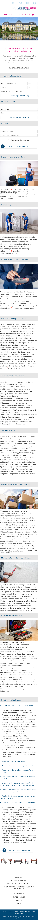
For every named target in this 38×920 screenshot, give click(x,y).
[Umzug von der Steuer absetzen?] (19, 288)
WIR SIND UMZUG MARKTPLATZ (19, 884)
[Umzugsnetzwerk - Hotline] (34, 3)
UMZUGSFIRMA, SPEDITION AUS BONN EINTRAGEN (19, 888)
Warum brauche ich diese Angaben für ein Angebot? (17, 771)
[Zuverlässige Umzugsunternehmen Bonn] (19, 186)
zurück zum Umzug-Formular (20, 850)
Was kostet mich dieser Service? (13, 762)
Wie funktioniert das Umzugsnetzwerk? (16, 766)
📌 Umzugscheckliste (14, 368)
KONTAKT (19, 877)
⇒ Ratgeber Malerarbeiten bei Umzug (19, 610)
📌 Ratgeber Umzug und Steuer (22, 308)
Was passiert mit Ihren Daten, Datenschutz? (18, 802)
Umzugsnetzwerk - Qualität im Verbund (16, 705)
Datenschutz (25, 140)
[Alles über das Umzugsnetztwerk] (6, 3)
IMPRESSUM (19, 894)
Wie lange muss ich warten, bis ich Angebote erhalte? (18, 778)
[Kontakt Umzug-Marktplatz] (20, 3)
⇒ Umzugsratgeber (15, 550)
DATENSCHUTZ (19, 897)
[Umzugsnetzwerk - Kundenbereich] (27, 3)
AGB (19, 903)
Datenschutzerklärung (17, 842)
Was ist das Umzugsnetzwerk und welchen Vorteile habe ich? (17, 797)
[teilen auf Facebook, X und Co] (13, 3)
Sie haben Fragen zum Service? (19, 67)
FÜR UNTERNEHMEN (19, 880)
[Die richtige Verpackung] (19, 233)
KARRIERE (19, 900)
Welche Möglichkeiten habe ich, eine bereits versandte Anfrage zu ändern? (18, 791)
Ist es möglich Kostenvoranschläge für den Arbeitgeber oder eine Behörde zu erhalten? (17, 784)
